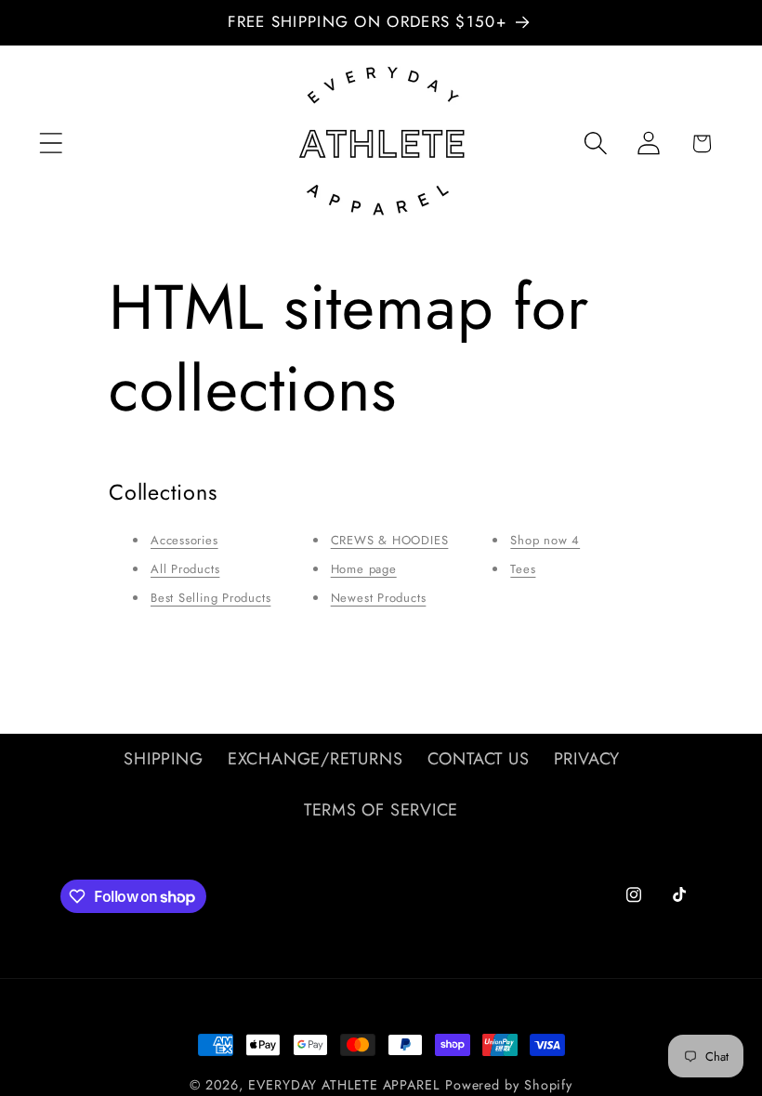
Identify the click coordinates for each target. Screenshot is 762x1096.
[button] (50, 143)
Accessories (184, 540)
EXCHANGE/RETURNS (315, 759)
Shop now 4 (545, 540)
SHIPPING (163, 759)
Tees (522, 569)
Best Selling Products (210, 598)
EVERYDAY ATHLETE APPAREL (344, 1085)
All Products (185, 569)
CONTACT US (478, 759)
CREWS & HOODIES (390, 540)
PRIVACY (587, 759)
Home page (364, 569)
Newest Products (379, 598)
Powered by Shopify (508, 1085)
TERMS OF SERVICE (381, 810)
